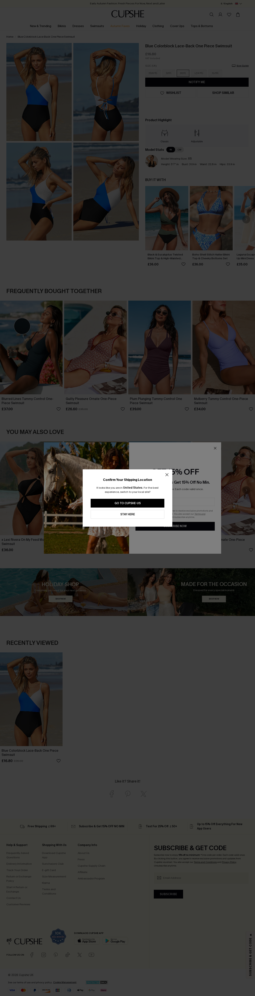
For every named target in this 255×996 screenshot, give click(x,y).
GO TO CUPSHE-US (128, 503)
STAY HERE (127, 514)
